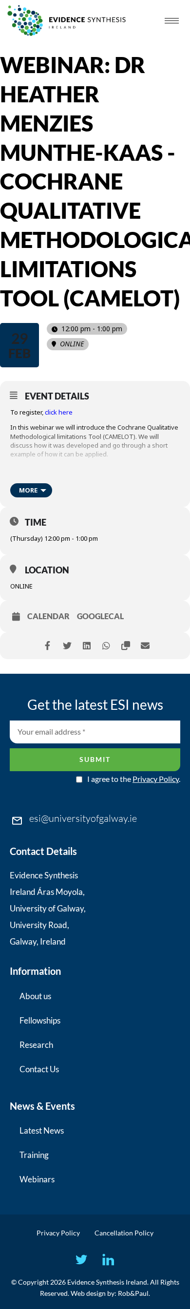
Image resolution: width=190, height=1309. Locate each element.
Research (36, 1045)
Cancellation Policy (124, 1233)
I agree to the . (133, 779)
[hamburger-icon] (172, 20)
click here (59, 412)
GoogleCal (100, 616)
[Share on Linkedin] (86, 645)
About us (35, 996)
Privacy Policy (156, 778)
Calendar (48, 616)
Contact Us (39, 1069)
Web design (88, 1293)
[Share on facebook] (47, 645)
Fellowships (39, 1020)
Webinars (37, 1179)
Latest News (41, 1130)
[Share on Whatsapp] (105, 645)
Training (34, 1155)
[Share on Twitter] (67, 645)
